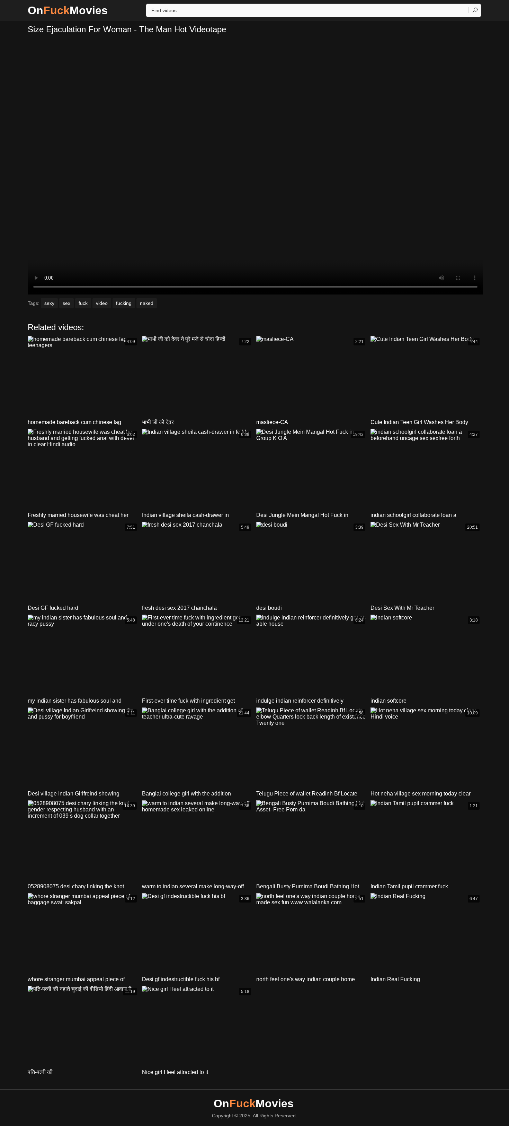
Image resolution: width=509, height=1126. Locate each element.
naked (146, 303)
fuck (83, 303)
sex (66, 303)
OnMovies (68, 10)
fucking (124, 303)
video (102, 303)
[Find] (474, 10)
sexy (49, 303)
